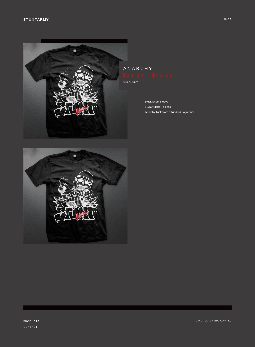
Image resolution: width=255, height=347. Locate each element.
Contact (30, 326)
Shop (227, 19)
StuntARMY (36, 19)
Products (31, 321)
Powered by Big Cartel (213, 320)
